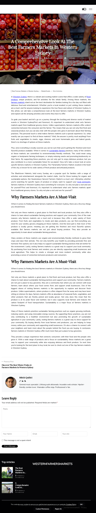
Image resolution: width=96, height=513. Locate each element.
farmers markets (18, 102)
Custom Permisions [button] (42, 509)
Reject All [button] (58, 509)
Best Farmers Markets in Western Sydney (25, 91)
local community (83, 182)
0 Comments (70, 58)
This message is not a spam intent (17, 440)
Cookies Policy (71, 504)
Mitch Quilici (27, 58)
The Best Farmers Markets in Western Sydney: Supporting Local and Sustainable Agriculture (20, 470)
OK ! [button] (81, 504)
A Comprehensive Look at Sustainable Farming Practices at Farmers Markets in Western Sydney (22, 485)
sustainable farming (57, 150)
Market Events (45, 91)
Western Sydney (20, 96)
